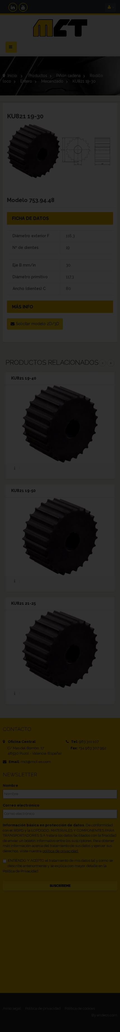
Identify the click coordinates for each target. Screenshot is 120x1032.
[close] (97, 478)
